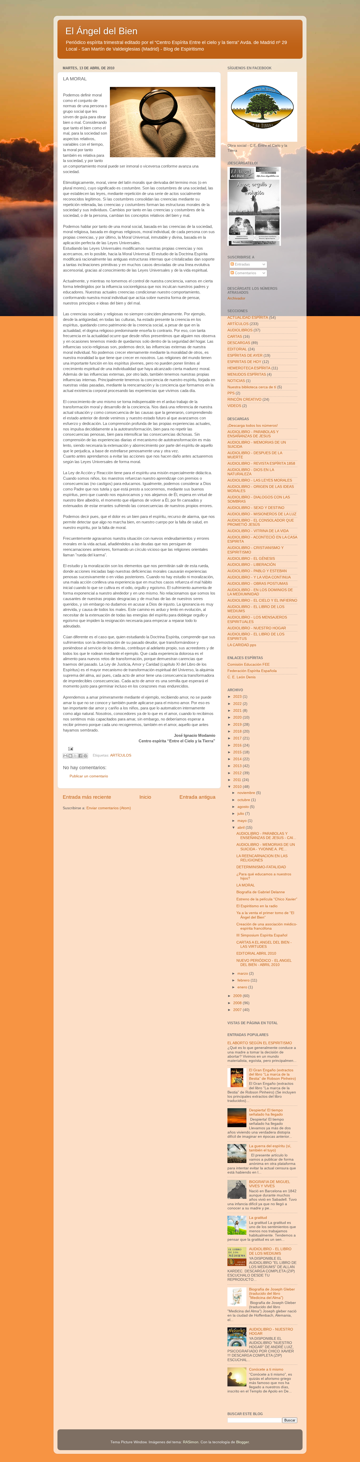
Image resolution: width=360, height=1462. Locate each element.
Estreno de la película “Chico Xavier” (266, 899)
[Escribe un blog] (70, 755)
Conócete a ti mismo (266, 1369)
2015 (238, 752)
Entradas (242, 264)
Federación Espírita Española (252, 671)
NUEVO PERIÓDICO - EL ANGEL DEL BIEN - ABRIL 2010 (263, 963)
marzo (243, 973)
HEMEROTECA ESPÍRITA (248, 368)
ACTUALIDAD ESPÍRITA (247, 318)
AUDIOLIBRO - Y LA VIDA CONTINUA (259, 577)
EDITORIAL (237, 349)
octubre (244, 800)
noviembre (246, 793)
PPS (231, 393)
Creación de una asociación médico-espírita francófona (266, 926)
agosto (243, 807)
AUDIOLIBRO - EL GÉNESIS (251, 559)
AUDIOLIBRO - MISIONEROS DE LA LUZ (261, 514)
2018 (238, 731)
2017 (238, 738)
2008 (238, 1003)
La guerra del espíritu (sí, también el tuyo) (270, 1148)
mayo (242, 821)
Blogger (242, 1442)
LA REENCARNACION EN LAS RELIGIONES (262, 858)
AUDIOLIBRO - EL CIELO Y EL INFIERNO (262, 600)
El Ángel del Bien (101, 31)
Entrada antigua (197, 797)
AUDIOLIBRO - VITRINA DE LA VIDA (258, 531)
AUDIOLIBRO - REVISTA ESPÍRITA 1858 (261, 463)
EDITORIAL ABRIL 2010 (256, 953)
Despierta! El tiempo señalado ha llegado (266, 1112)
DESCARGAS (238, 343)
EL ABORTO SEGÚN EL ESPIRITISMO (259, 1043)
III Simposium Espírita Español (261, 935)
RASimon (190, 1442)
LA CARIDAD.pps (241, 645)
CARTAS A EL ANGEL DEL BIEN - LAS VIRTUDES (264, 944)
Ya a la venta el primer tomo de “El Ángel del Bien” (265, 915)
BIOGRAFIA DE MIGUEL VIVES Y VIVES (269, 1184)
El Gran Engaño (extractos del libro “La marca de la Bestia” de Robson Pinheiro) (272, 1074)
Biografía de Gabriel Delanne (260, 892)
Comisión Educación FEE (248, 664)
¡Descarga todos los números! (252, 426)
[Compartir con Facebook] (80, 755)
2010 (238, 787)
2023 (238, 697)
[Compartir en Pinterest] (85, 755)
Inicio (145, 797)
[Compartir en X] (75, 755)
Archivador (236, 298)
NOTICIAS (236, 381)
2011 (237, 780)
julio (241, 814)
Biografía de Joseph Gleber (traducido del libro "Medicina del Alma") (272, 1293)
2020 (238, 717)
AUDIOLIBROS (239, 330)
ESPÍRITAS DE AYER (244, 355)
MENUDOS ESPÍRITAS (246, 374)
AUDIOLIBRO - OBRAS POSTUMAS (257, 584)
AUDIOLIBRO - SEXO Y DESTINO (255, 508)
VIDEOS (234, 406)
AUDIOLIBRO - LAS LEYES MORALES (259, 480)
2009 (238, 996)
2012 (238, 773)
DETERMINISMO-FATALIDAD (261, 867)
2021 (238, 711)
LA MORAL (245, 885)
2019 (238, 725)
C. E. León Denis (241, 677)
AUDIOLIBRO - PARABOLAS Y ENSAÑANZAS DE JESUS (253, 434)
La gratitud (258, 1218)
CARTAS (234, 336)
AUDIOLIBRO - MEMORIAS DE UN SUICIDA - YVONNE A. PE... (265, 847)
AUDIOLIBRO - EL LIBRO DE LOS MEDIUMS (270, 1251)
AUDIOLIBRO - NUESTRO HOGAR (256, 628)
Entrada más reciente (87, 797)
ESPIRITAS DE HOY (244, 362)
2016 (238, 745)
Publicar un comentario (89, 776)
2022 (238, 704)
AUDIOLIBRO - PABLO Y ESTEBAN (257, 571)
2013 (238, 766)
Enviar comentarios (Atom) (108, 808)
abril (241, 828)
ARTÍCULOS (120, 755)
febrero (244, 980)
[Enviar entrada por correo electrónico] (70, 748)
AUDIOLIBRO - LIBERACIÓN (251, 565)
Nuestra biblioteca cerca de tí (251, 387)
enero (242, 987)
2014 (238, 759)
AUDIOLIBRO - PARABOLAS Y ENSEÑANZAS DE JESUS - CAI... (266, 836)
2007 (238, 1010)
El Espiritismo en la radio (257, 906)
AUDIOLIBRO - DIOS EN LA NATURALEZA (250, 472)
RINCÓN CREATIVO (244, 399)
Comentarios (245, 273)
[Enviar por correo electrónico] (65, 755)
